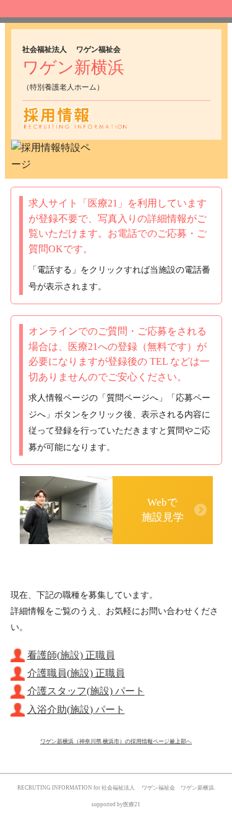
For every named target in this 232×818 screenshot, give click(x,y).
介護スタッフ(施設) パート (86, 691)
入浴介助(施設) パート (76, 709)
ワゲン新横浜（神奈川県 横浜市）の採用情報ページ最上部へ (116, 741)
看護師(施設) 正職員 (71, 655)
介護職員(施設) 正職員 (76, 673)
